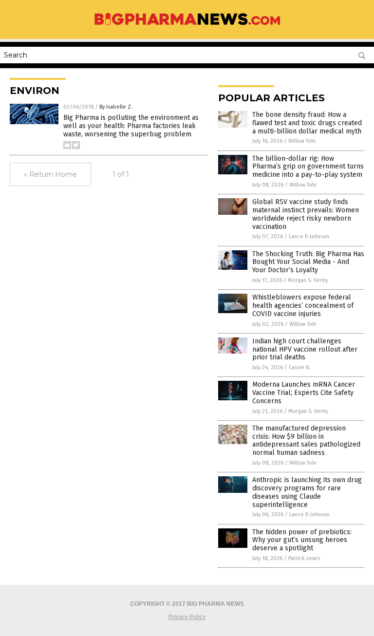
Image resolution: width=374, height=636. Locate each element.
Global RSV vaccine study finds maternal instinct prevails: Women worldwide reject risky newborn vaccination (305, 214)
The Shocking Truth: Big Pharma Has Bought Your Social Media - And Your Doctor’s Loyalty (308, 262)
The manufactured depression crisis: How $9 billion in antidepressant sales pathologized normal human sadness (306, 440)
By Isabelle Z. (115, 107)
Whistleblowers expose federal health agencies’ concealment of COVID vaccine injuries (303, 305)
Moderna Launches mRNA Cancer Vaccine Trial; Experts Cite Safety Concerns (303, 392)
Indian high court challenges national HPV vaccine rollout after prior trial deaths (304, 349)
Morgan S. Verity (308, 280)
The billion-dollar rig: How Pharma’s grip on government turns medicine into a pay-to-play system (308, 166)
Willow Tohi (302, 141)
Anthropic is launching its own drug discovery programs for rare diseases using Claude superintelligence (307, 492)
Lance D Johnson (309, 236)
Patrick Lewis (304, 558)
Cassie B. (299, 367)
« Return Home (50, 174)
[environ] (187, 25)
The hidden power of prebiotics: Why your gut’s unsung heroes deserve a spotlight (302, 540)
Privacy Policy (187, 617)
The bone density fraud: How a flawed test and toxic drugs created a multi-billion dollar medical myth (307, 123)
